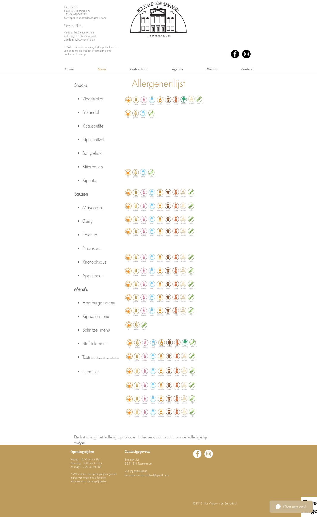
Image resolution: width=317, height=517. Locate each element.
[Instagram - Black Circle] (246, 54)
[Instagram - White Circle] (208, 454)
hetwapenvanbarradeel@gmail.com (85, 18)
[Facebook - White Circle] (197, 454)
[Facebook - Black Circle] (235, 54)
